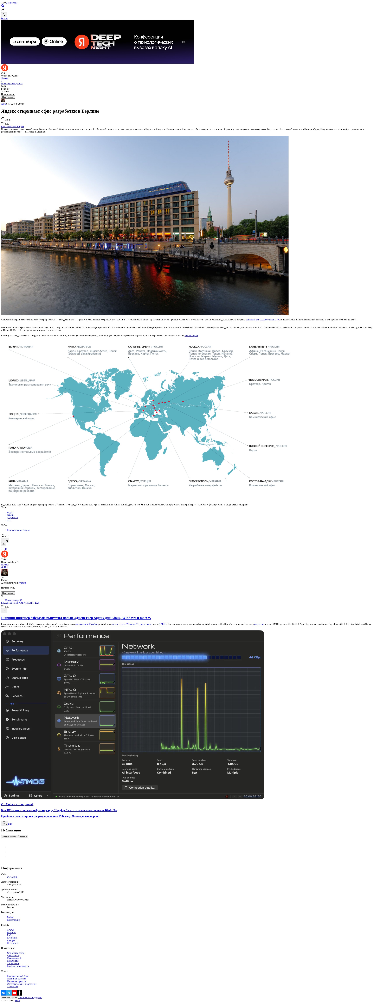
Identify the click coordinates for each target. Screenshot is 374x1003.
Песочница (12, 943)
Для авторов (13, 955)
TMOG (162, 624)
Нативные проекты (16, 981)
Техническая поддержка (30, 997)
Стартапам (12, 986)
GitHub (4, 567)
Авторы (11, 940)
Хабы (10, 935)
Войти (10, 917)
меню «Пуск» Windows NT (125, 624)
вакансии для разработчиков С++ (262, 319)
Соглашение (13, 963)
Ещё (10, 824)
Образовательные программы (22, 984)
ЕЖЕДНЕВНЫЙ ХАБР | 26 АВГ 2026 (20, 603)
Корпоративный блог (17, 976)
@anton (22, 583)
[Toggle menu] (2, 3)
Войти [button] (4, 18)
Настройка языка (9, 998)
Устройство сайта (15, 953)
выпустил (259, 624)
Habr (17, 1000)
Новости (11, 932)
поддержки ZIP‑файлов (87, 624)
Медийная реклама (16, 978)
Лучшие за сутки (9, 837)
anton (3, 104)
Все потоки (11, 2)
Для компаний (14, 958)
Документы (13, 961)
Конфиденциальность (18, 966)
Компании (12, 937)
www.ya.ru (12, 877)
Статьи (10, 930)
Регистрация (13, 920)
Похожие (23, 837)
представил (145, 624)
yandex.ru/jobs (191, 335)
